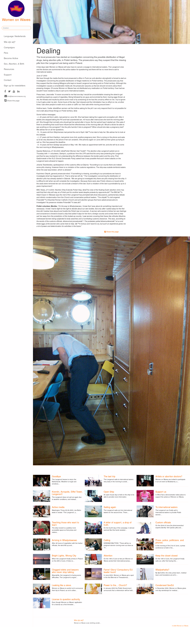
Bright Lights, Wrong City (64, 555)
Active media (58, 507)
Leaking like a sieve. (62, 585)
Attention (108, 555)
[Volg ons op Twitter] (9, 91)
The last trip (109, 476)
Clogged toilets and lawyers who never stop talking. (65, 571)
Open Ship (109, 491)
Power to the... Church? (115, 585)
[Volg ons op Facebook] (5, 91)
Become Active (11, 58)
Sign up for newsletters (14, 85)
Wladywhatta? (162, 569)
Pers (6, 52)
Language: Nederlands (15, 36)
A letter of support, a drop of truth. (118, 523)
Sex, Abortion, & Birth (14, 63)
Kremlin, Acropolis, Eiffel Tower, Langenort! (67, 493)
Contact (7, 79)
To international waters (166, 507)
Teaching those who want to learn (65, 523)
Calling (107, 540)
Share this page (13, 100)
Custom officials (163, 522)
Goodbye (56, 476)
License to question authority (66, 599)
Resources (9, 69)
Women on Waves (16, 19)
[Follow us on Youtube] (14, 91)
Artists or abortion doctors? (168, 476)
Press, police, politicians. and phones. (169, 541)
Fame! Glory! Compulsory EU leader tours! (118, 571)
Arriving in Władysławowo (64, 540)
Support (7, 74)
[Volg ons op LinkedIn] (18, 91)
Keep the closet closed (166, 555)
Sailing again (110, 507)
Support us (160, 491)
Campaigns (9, 47)
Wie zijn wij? (9, 41)
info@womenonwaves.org (16, 96)
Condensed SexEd (164, 585)
